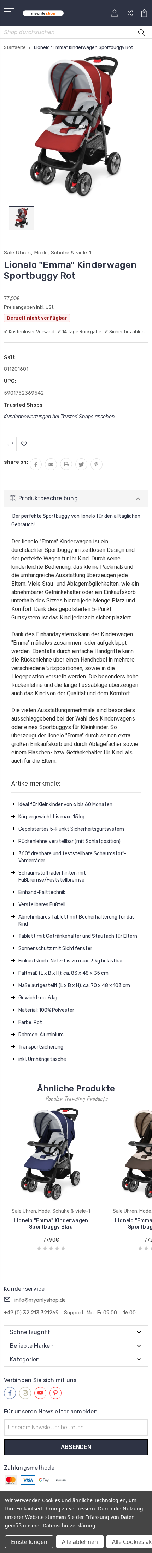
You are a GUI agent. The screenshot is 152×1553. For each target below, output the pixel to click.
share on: (16, 462)
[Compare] (129, 15)
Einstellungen (29, 1542)
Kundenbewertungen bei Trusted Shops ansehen (59, 417)
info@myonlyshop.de (40, 1300)
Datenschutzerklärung (69, 1525)
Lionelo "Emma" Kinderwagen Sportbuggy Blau (51, 1224)
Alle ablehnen (80, 1542)
